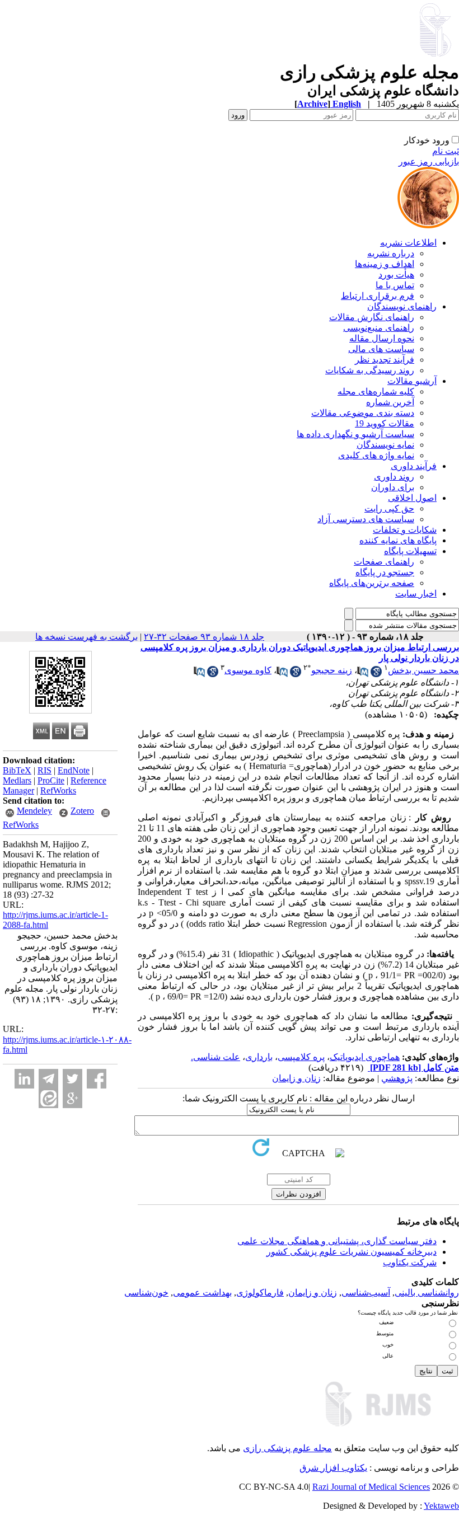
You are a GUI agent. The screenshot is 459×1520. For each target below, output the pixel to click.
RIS (44, 770)
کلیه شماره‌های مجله (376, 391)
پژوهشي (397, 1078)
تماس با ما (395, 285)
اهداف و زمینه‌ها (384, 264)
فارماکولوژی (260, 1292)
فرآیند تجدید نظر (384, 359)
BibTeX (17, 770)
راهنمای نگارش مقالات (371, 317)
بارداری (259, 1057)
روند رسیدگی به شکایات (369, 370)
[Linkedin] (24, 1079)
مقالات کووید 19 (384, 423)
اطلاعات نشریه (408, 242)
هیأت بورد (396, 274)
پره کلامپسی (301, 1057)
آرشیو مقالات (412, 381)
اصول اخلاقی (412, 498)
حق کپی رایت (389, 508)
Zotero (82, 810)
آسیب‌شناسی (365, 1292)
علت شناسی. (215, 1057)
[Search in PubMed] (362, 674)
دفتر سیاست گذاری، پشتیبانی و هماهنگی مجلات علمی (337, 1241)
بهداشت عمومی (202, 1292)
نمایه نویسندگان (385, 444)
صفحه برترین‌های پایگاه (371, 583)
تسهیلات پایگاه (410, 551)
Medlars (17, 780)
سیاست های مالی (381, 349)
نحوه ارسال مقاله (381, 338)
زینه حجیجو (331, 670)
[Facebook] (96, 1079)
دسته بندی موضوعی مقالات (362, 412)
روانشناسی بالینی (427, 1292)
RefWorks (58, 790)
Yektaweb (441, 1505)
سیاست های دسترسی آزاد (365, 519)
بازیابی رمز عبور (429, 161)
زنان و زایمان (296, 1078)
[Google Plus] (72, 1098)
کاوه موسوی (247, 670)
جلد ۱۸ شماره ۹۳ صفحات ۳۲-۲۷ (204, 636)
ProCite (51, 780)
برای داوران (392, 487)
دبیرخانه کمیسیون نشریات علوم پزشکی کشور (351, 1251)
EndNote (74, 770)
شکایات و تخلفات (405, 529)
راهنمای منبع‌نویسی (378, 327)
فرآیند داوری (414, 466)
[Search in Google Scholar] (376, 674)
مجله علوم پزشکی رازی (287, 1448)
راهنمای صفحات (384, 561)
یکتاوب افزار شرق (333, 1467)
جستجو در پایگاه (384, 572)
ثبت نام (445, 151)
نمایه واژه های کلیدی (376, 455)
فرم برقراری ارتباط (377, 296)
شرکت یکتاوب (410, 1262)
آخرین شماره (390, 402)
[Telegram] (48, 1079)
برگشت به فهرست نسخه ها (86, 636)
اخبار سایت (416, 593)
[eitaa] (48, 1098)
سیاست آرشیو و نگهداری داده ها (355, 434)
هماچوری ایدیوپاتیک (365, 1057)
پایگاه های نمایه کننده (398, 540)
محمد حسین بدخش (423, 670)
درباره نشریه (390, 253)
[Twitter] (72, 1079)
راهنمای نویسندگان (402, 306)
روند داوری (394, 476)
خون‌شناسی (146, 1292)
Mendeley (34, 810)
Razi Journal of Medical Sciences (371, 1486)
